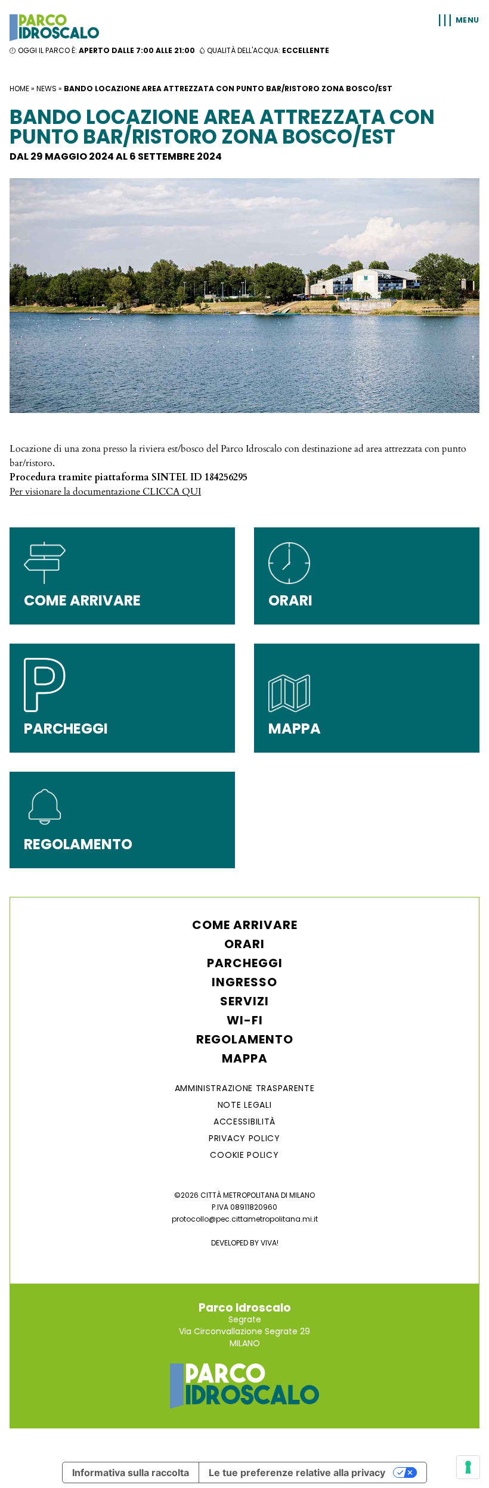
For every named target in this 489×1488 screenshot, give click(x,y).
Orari (244, 944)
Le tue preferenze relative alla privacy (297, 1472)
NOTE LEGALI (245, 1105)
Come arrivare (245, 925)
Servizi (244, 1001)
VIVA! (269, 1243)
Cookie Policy (244, 1155)
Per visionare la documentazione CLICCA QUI (105, 491)
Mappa (245, 1058)
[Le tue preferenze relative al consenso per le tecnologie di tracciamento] (468, 1467)
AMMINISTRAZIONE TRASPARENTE (245, 1088)
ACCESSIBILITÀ (244, 1121)
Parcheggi (245, 963)
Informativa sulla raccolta (130, 1472)
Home (19, 88)
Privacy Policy (244, 1138)
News (46, 88)
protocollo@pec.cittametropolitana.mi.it (245, 1219)
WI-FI (245, 1020)
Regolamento (244, 1039)
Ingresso (244, 982)
